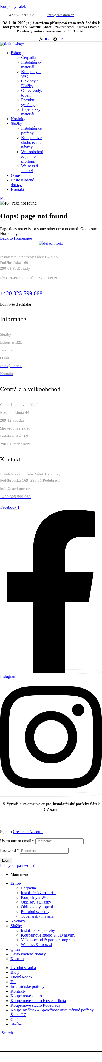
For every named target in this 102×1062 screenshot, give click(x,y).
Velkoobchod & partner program (48, 940)
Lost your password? (17, 865)
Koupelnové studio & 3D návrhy (48, 935)
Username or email (17, 841)
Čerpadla (28, 888)
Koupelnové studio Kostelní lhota (38, 1000)
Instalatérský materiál (38, 892)
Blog (14, 972)
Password (9, 850)
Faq (13, 982)
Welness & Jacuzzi (36, 944)
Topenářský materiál (37, 916)
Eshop (15, 883)
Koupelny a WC (34, 897)
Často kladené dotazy (28, 954)
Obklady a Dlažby (36, 902)
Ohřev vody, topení (37, 907)
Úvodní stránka (23, 967)
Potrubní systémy (35, 911)
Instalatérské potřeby (38, 930)
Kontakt (17, 958)
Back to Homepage (16, 238)
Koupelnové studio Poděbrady (35, 1005)
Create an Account (28, 831)
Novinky (17, 921)
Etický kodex (21, 977)
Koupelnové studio (26, 996)
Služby (16, 925)
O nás (15, 949)
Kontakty (18, 991)
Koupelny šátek (13, 6)
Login (6, 860)
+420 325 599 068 (21, 293)
